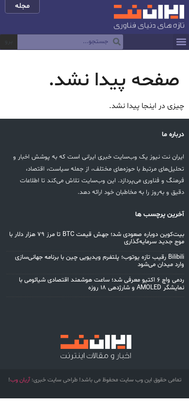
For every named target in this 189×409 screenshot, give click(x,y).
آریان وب (20, 380)
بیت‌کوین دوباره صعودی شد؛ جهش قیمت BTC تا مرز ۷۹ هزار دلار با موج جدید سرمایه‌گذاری (96, 238)
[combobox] (70, 42)
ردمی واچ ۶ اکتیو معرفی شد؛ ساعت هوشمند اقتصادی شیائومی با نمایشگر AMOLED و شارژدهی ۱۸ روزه (101, 284)
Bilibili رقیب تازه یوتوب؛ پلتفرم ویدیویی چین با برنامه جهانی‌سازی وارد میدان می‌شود (99, 261)
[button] (181, 42)
